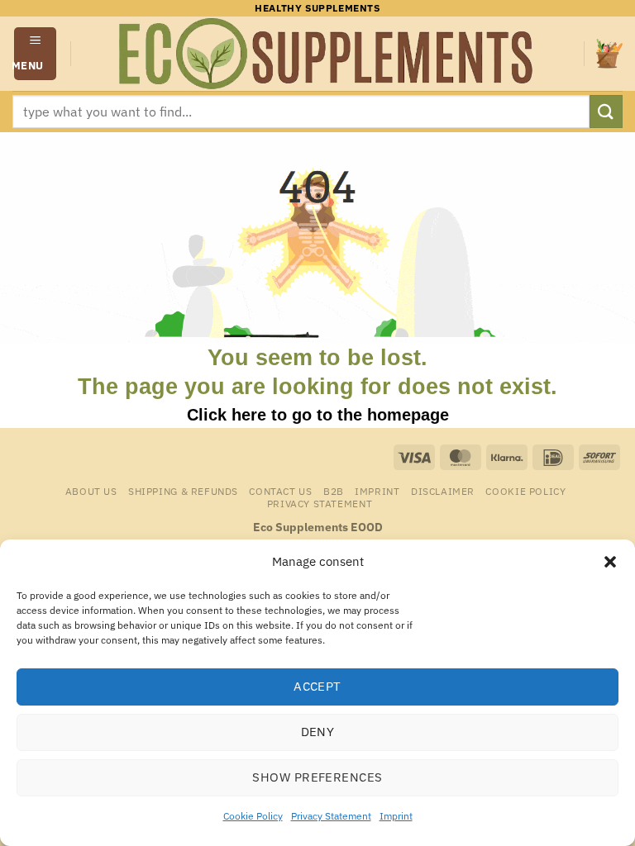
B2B (333, 490)
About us (91, 490)
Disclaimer (443, 490)
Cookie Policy (253, 816)
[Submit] (606, 111)
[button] (610, 562)
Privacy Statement (331, 816)
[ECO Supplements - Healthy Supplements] (327, 54)
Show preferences (317, 777)
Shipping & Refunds (183, 490)
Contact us (280, 490)
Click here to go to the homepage (318, 415)
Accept (317, 686)
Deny (318, 731)
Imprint (396, 816)
